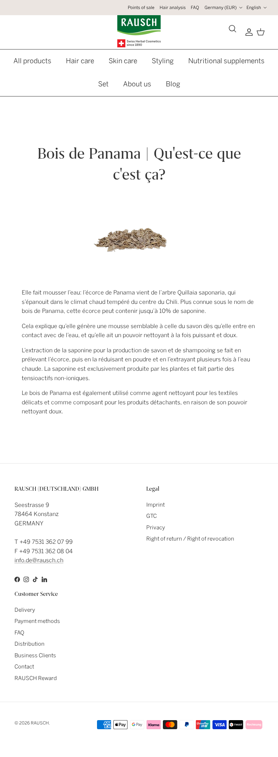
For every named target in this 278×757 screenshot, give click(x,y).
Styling (163, 61)
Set (103, 84)
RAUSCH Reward (35, 678)
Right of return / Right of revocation (190, 539)
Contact (24, 666)
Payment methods (37, 621)
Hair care (80, 61)
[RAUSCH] (139, 31)
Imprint (155, 505)
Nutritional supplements (226, 61)
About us (137, 84)
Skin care (123, 61)
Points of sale (141, 7)
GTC (151, 516)
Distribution (29, 644)
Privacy (155, 527)
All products (32, 61)
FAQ (195, 7)
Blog (173, 84)
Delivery (24, 610)
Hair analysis (173, 7)
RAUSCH (40, 723)
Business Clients (35, 655)
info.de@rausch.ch (38, 560)
